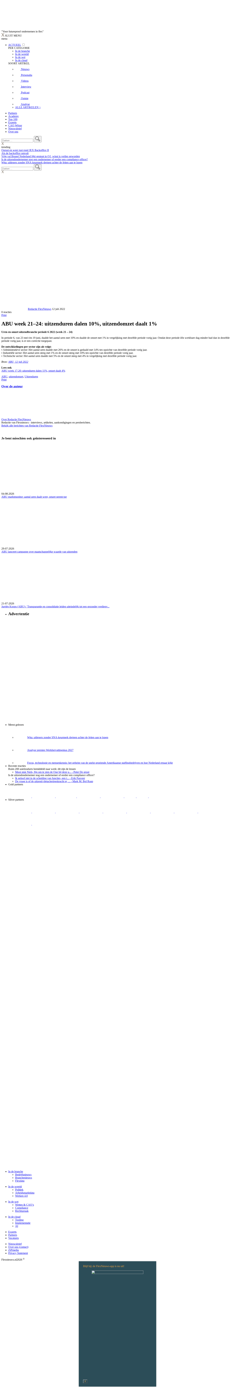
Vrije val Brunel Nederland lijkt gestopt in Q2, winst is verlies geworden (40, 156)
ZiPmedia (13, 1250)
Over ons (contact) (18, 1246)
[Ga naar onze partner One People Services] (89, 796)
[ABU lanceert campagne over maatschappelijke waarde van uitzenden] (117, 522)
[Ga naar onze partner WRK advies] (43, 824)
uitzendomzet (16, 376)
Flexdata (19, 1180)
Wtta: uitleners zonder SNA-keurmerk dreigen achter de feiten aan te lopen (41, 162)
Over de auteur (12, 386)
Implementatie (22, 1222)
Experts (12, 122)
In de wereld (15, 1186)
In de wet (13, 1201)
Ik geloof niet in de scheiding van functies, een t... (50, 778)
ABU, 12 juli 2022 (18, 361)
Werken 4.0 (21, 1195)
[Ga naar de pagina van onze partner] (31, 844)
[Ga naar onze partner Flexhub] (20, 811)
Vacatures (13, 1238)
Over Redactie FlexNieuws (16, 419)
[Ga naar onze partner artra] (139, 811)
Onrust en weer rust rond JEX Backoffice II (25, 150)
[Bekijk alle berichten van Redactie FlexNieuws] (14, 309)
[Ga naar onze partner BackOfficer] (66, 796)
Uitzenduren (31, 376)
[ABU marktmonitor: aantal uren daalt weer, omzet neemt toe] (117, 468)
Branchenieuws (23, 1177)
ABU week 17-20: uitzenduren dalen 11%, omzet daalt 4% (33, 370)
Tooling (19, 1219)
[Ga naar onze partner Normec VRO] (91, 811)
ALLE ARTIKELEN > (28, 107)
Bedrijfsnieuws (23, 1174)
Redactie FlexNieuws (39, 309)
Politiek (19, 1189)
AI (16, 1226)
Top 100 (12, 119)
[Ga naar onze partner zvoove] (160, 796)
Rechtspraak (22, 1210)
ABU (4, 376)
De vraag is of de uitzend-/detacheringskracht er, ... (54, 781)
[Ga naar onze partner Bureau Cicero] (130, 796)
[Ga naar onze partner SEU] (44, 811)
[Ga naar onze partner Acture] (44, 796)
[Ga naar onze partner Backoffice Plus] (20, 796)
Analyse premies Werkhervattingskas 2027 (50, 750)
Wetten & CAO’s (24, 1204)
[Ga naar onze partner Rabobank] (162, 811)
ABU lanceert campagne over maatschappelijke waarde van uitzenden (39, 551)
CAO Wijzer (15, 125)
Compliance (21, 1207)
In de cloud (14, 1216)
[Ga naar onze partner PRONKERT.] (67, 811)
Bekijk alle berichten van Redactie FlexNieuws (26, 425)
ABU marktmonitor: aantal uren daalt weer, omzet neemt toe (34, 496)
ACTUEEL (14, 44)
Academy (13, 116)
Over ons (13, 131)
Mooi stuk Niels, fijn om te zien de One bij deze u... (52, 772)
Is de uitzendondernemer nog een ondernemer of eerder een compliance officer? (44, 159)
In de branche (15, 1171)
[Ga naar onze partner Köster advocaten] (209, 811)
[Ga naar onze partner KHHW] (143, 796)
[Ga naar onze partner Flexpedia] (112, 796)
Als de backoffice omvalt (15, 153)
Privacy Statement (18, 1253)
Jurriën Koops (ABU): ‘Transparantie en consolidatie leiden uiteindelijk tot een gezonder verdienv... (55, 606)
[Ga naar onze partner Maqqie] (115, 811)
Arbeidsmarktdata (24, 1192)
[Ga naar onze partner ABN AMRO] (186, 811)
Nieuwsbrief (15, 128)
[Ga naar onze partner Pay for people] (20, 824)
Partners (12, 113)
